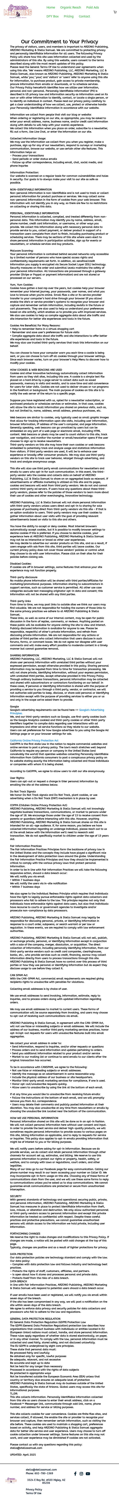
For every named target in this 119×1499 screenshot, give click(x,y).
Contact (84, 16)
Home (50, 7)
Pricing (69, 16)
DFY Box (52, 16)
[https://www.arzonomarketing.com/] (11, 1480)
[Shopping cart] (115, 12)
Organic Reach (70, 7)
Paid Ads (92, 7)
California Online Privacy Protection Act (34, 740)
